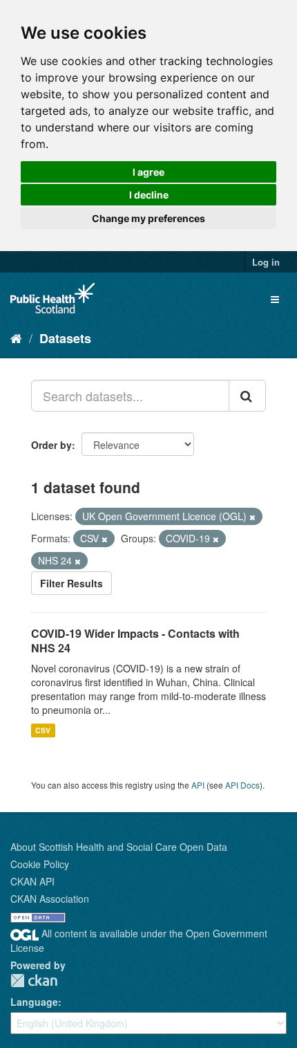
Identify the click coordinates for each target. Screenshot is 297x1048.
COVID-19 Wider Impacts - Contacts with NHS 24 (135, 640)
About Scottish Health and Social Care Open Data (118, 847)
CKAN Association (49, 898)
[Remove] (252, 516)
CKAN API (32, 881)
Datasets (65, 338)
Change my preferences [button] (148, 218)
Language (34, 1002)
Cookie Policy (39, 864)
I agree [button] (148, 172)
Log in (266, 261)
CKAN (33, 980)
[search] (247, 396)
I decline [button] (149, 195)
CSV (42, 730)
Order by (51, 445)
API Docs (242, 785)
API (197, 785)
